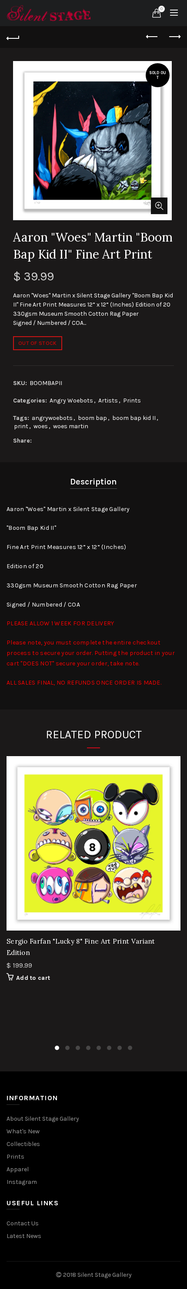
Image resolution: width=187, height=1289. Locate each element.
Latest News (24, 1236)
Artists (108, 400)
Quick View (172, 763)
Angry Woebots (71, 400)
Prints (132, 400)
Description (93, 482)
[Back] (13, 37)
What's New (23, 1131)
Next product (174, 37)
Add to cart (33, 978)
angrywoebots (52, 418)
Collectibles (23, 1144)
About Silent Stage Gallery (43, 1118)
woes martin (70, 426)
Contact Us (23, 1223)
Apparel (18, 1169)
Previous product (152, 37)
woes (40, 426)
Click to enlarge (159, 206)
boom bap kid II (134, 418)
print (21, 426)
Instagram (22, 1182)
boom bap (92, 418)
